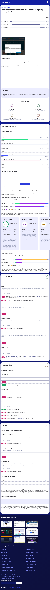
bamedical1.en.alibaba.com (32, 552)
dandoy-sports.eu (6, 7)
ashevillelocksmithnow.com (7, 561)
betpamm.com (4, 555)
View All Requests (25, 184)
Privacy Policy (4, 578)
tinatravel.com (4, 552)
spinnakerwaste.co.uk (30, 570)
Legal (18, 574)
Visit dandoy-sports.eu (7, 69)
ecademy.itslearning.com (31, 564)
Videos (2, 574)
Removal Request (16, 576)
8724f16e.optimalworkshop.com (8, 570)
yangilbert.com (4, 564)
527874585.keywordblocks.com (7, 567)
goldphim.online (29, 567)
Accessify (5, 2)
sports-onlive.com (30, 558)
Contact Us (13, 574)
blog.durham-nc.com (5, 558)
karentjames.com (29, 555)
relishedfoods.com (30, 549)
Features (7, 574)
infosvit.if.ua (3, 549)
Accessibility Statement (6, 576)
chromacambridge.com (31, 561)
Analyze (19, 582)
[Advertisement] (25, 33)
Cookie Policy (11, 578)
